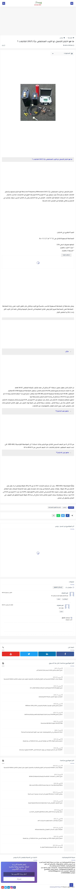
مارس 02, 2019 (57, 704)
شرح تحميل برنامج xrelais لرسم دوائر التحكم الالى (49, 670)
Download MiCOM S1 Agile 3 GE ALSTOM (51, 723)
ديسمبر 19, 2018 (57, 792)
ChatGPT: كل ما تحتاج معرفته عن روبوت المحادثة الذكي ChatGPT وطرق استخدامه (40, 750)
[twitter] (29, 654)
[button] (67, 515)
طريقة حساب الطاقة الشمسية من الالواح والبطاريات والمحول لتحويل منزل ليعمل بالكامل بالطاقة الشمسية (33, 679)
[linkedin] (47, 654)
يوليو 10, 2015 (57, 774)
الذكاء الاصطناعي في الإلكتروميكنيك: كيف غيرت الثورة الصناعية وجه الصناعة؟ (41, 732)
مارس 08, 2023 (57, 748)
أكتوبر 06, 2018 (57, 783)
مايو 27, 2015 (58, 668)
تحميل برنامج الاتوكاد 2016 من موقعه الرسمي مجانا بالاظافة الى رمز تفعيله (42, 741)
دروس (61, 38)
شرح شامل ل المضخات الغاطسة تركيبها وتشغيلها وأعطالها (45, 776)
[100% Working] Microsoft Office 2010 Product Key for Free (45, 785)
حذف (58, 599)
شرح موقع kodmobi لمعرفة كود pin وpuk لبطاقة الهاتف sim (46, 688)
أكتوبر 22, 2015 (57, 739)
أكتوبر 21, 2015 (57, 819)
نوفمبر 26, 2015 (57, 827)
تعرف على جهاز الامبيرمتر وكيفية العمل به (51, 847)
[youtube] (11, 654)
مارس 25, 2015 (57, 801)
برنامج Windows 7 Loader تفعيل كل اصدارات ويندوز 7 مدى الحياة (45, 794)
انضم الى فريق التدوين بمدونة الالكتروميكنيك (50, 697)
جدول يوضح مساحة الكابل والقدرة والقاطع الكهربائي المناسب (45, 812)
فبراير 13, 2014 (57, 686)
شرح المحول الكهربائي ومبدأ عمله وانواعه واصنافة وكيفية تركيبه (45, 803)
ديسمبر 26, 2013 (57, 845)
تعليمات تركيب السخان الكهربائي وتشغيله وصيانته (48, 829)
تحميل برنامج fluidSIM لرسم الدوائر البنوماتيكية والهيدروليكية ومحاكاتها (43, 714)
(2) (3, 45)
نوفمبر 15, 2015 (57, 712)
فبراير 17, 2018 (57, 695)
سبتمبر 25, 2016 (57, 677)
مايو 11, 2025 (58, 730)
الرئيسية (70, 38)
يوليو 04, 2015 (57, 810)
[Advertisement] (38, 21)
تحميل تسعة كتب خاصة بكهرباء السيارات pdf (50, 820)
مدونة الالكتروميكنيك (55, 887)
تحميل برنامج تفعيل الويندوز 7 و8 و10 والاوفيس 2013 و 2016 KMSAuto (43, 705)
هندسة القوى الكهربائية (55, 507)
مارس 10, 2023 (57, 721)
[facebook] (65, 654)
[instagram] (11, 887)
